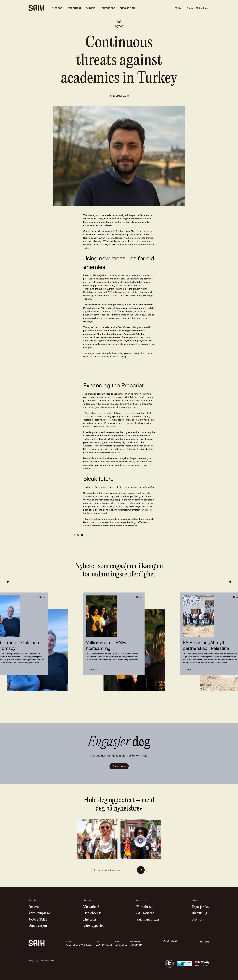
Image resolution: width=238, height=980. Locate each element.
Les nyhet (93, 669)
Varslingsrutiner (147, 919)
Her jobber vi (92, 913)
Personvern (204, 942)
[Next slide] (230, 582)
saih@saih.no (121, 945)
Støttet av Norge (201, 965)
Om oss (57, 7)
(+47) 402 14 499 (104, 945)
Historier (89, 919)
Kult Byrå (50, 961)
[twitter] (74, 534)
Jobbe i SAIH (38, 919)
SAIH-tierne (145, 913)
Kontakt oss (107, 7)
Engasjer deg (126, 7)
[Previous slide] (8, 582)
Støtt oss (198, 919)
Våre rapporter (93, 926)
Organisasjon (38, 926)
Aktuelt (90, 7)
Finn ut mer (119, 766)
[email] (82, 534)
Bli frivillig (199, 913)
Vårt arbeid (74, 7)
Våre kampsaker (40, 913)
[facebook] (78, 534)
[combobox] (179, 8)
